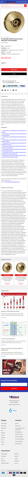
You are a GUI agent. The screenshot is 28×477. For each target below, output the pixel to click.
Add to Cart (7, 275)
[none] (14, 22)
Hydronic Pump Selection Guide (10, 311)
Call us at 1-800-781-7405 (14, 404)
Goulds (16, 458)
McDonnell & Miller (5, 463)
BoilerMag (17, 460)
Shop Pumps (4, 423)
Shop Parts (3, 425)
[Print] (8, 90)
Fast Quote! (3, 428)
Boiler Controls (18, 443)
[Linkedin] (13, 90)
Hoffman (3, 460)
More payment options (14, 76)
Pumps (16, 423)
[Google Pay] (14, 74)
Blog (2, 430)
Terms (2, 444)
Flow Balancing (18, 432)
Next (26, 273)
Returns (3, 435)
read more (3, 317)
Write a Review (4, 42)
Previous (1, 273)
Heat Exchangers (19, 441)
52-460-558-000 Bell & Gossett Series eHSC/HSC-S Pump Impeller (7, 279)
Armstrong (3, 456)
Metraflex (17, 453)
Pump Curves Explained (8, 338)
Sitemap (3, 432)
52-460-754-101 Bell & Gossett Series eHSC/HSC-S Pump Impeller (21, 279)
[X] (10, 90)
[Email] (5, 90)
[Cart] (26, 1)
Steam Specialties (19, 436)
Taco (2, 458)
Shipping (3, 437)
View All (16, 463)
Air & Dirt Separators (19, 439)
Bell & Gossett (4, 453)
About (2, 439)
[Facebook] (2, 90)
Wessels (16, 456)
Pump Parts (17, 425)
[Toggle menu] (2, 2)
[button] (14, 367)
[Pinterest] (16, 90)
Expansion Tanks (19, 434)
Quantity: (3, 63)
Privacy (2, 442)
